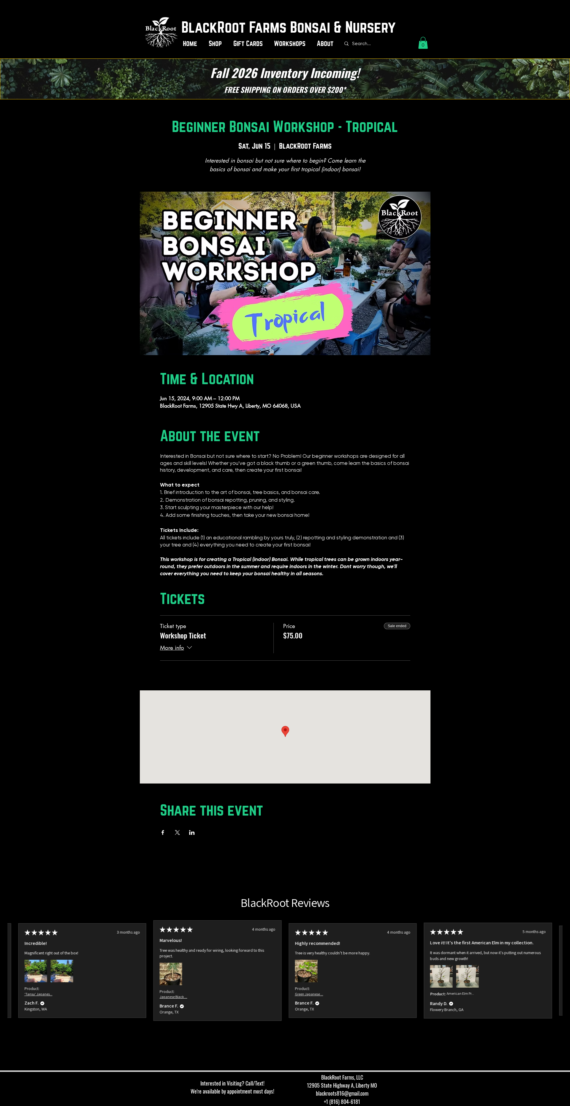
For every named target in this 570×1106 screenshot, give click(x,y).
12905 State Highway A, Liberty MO (342, 1085)
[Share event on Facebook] (163, 832)
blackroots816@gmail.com (342, 1093)
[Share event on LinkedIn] (192, 832)
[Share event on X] (177, 832)
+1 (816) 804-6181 (342, 1101)
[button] (216, 44)
